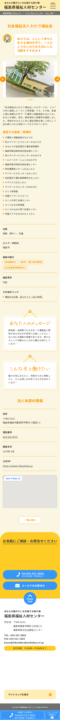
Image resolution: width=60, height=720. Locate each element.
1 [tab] (27, 99)
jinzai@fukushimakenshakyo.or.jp (24, 642)
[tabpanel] (30, 79)
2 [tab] (29, 99)
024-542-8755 (10, 437)
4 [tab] (32, 99)
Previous (3, 79)
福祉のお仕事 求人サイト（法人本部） (24, 296)
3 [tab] (31, 99)
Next (57, 79)
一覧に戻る (30, 520)
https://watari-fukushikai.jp (18, 466)
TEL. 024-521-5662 (15, 635)
